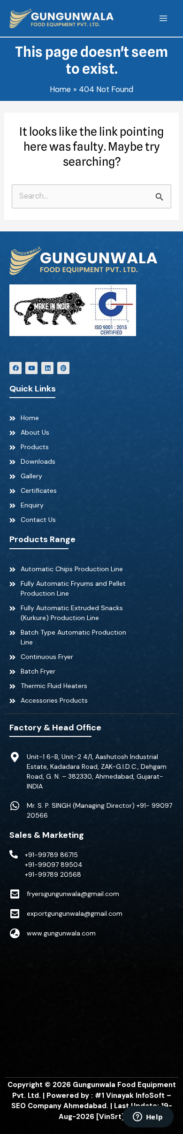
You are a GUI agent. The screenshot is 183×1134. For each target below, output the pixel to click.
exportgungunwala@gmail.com (74, 913)
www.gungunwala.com (61, 933)
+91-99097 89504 (54, 864)
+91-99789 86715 (51, 854)
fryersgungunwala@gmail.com (73, 893)
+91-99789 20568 (53, 874)
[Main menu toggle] (163, 18)
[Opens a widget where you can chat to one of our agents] (148, 1117)
